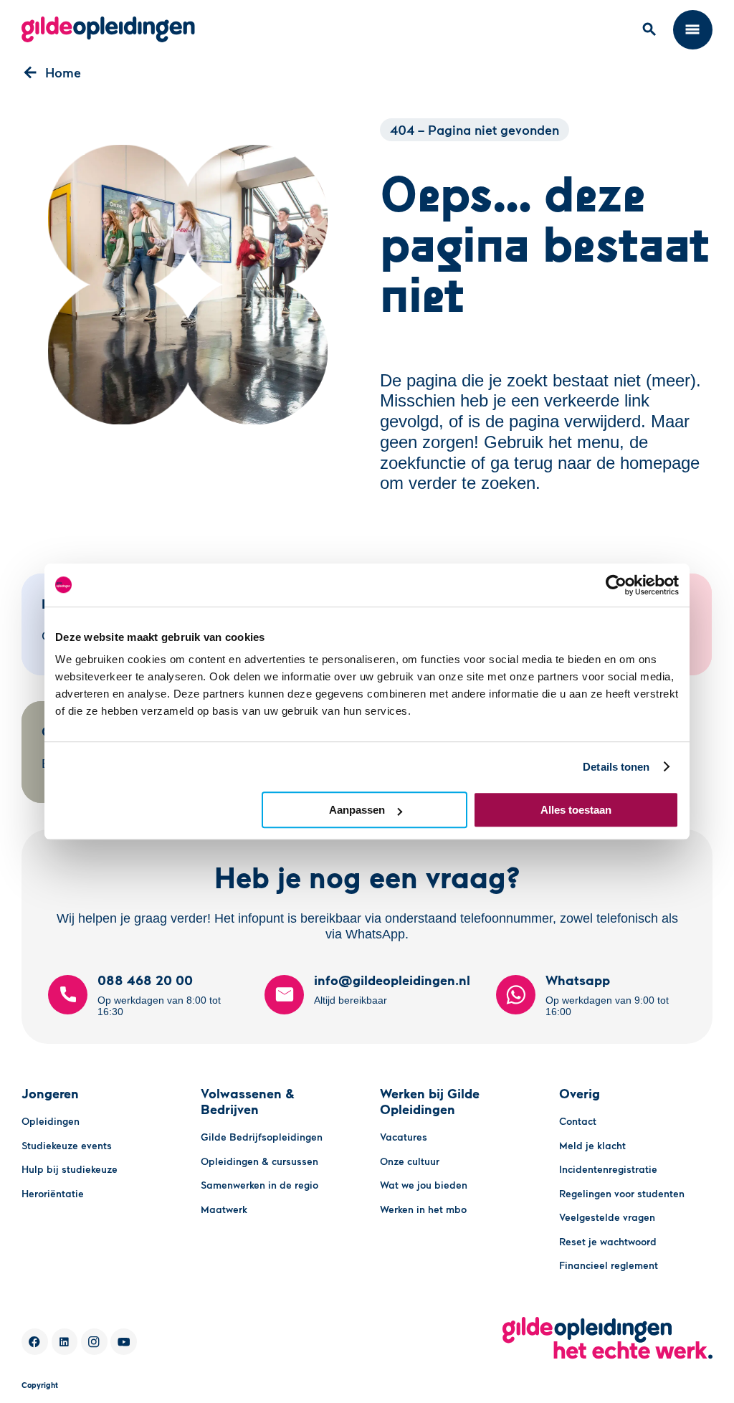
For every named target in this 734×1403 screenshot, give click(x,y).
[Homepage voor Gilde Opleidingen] (108, 29)
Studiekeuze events (67, 1145)
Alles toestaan (575, 810)
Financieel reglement (608, 1265)
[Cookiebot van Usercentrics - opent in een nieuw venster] (616, 585)
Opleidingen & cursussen (259, 1161)
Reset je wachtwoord (608, 1241)
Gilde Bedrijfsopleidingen (262, 1137)
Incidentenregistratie (608, 1169)
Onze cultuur (409, 1161)
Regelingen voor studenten (622, 1193)
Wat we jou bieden (423, 1185)
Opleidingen (51, 1121)
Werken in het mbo (423, 1209)
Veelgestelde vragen (607, 1217)
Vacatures (403, 1137)
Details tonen (616, 767)
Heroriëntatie (53, 1193)
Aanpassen (357, 810)
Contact (577, 1121)
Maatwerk (224, 1209)
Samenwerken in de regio (259, 1185)
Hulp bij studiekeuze (70, 1169)
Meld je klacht (592, 1145)
